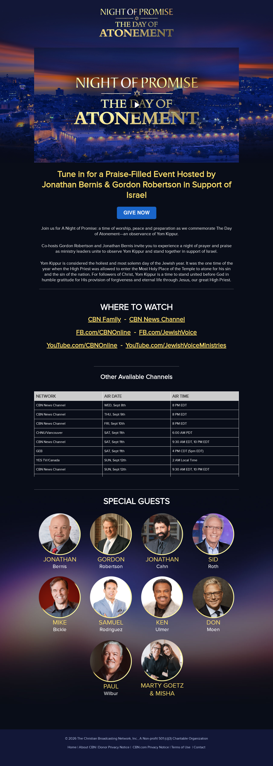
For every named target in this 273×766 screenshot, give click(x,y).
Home (72, 747)
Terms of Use (180, 747)
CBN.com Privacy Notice (151, 747)
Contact (199, 747)
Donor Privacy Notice (113, 747)
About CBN (87, 747)
